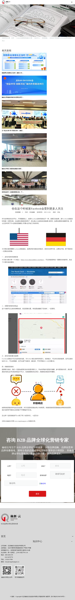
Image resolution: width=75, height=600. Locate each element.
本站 (58, 212)
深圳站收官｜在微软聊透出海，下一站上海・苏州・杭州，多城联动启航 (13, 188)
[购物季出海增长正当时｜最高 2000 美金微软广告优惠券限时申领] (24, 66)
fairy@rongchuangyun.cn (12, 562)
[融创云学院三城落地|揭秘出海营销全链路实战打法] (24, 162)
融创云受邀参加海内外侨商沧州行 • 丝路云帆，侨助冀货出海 (13, 93)
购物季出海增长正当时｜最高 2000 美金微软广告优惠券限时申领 (13, 68)
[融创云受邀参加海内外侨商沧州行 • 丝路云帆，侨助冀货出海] (24, 90)
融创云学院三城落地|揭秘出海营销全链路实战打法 (13, 164)
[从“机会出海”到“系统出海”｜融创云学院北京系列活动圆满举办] (24, 124)
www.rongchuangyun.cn (21, 421)
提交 (37, 494)
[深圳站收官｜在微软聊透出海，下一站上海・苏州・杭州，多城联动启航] (24, 185)
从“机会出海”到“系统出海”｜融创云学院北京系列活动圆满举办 (13, 126)
